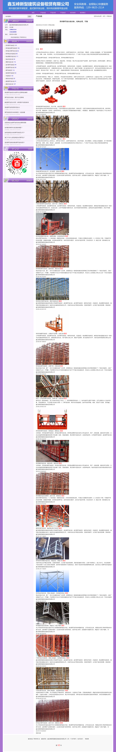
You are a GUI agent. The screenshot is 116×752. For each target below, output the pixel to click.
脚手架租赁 (9, 70)
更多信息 (38, 733)
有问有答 (73, 12)
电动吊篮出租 (9, 59)
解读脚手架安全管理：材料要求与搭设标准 (17, 102)
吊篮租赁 (8, 76)
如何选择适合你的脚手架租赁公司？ (15, 132)
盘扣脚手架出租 (10, 67)
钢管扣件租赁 (9, 78)
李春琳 (87, 739)
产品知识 (63, 12)
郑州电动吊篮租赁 (11, 54)
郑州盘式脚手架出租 (11, 51)
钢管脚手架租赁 (10, 73)
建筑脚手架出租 (10, 81)
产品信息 (43, 12)
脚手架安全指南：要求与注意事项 (14, 97)
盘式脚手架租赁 (10, 65)
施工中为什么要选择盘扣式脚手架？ (15, 137)
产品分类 (53, 12)
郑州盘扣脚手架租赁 (11, 48)
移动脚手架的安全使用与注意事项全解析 (16, 92)
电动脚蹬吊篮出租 (11, 56)
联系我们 (83, 12)
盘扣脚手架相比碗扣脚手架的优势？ (15, 142)
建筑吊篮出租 (9, 84)
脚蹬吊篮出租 (9, 62)
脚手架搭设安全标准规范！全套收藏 (15, 112)
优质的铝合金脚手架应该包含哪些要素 (15, 122)
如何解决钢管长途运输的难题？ (13, 127)
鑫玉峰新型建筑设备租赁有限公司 (45, 112)
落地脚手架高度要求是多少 (12, 107)
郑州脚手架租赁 (10, 45)
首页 (33, 12)
